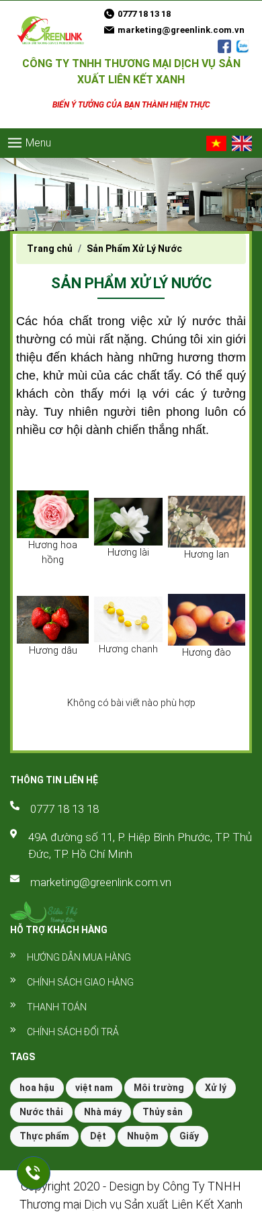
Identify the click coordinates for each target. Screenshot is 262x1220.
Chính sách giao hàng (80, 982)
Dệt (98, 1136)
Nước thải (41, 1111)
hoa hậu (36, 1087)
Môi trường (159, 1087)
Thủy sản (162, 1111)
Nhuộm (143, 1136)
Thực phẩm (44, 1136)
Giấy (189, 1136)
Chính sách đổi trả (73, 1032)
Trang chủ (50, 248)
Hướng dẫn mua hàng (79, 957)
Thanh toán (57, 1007)
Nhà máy (103, 1111)
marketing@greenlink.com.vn (100, 882)
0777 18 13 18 (64, 809)
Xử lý (215, 1087)
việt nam (94, 1087)
